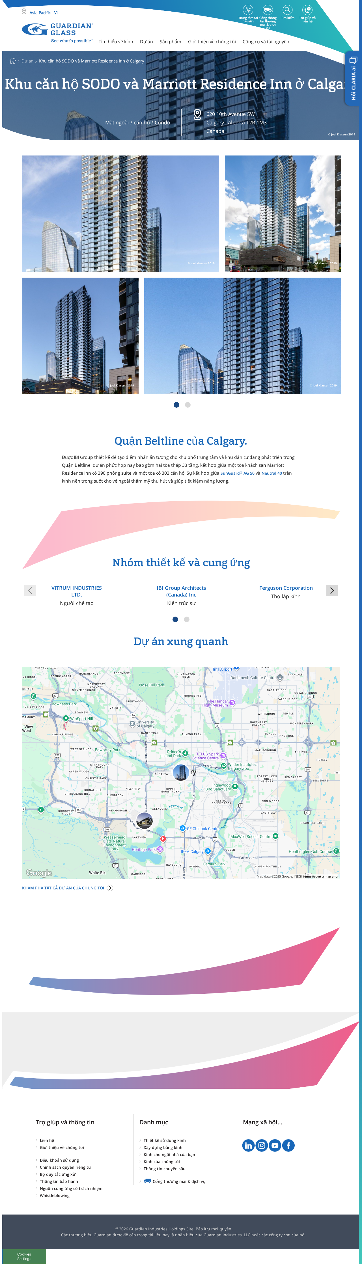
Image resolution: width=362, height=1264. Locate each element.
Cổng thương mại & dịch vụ (179, 1181)
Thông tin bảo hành (59, 1181)
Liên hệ (47, 1140)
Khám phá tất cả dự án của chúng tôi (63, 888)
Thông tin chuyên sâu (165, 1168)
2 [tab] (188, 405)
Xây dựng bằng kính (163, 1147)
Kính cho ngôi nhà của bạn (169, 1154)
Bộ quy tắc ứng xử (58, 1174)
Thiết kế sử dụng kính (165, 1140)
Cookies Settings (24, 1256)
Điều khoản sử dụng (59, 1160)
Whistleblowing (55, 1195)
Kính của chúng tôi (162, 1161)
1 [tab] (176, 405)
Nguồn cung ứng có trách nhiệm (71, 1188)
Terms (307, 876)
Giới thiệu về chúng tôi (62, 1147)
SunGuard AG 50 (238, 473)
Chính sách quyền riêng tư (65, 1167)
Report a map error (325, 876)
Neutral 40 (272, 473)
